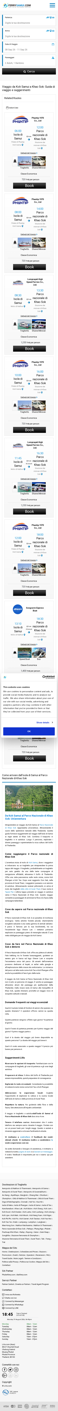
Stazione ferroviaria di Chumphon (24, 1235)
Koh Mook (24, 1215)
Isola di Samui (35, 1205)
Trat (3, 1242)
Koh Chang (38, 1209)
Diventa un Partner (22, 1284)
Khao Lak (18, 1209)
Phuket (47, 1229)
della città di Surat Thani (30, 889)
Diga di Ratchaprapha (11, 1202)
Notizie (22, 1255)
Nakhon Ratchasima (24, 1225)
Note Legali (18, 1258)
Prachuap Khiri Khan (10, 1232)
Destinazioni (14, 1252)
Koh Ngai (47, 1215)
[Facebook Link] (4, 1369)
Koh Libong (49, 1212)
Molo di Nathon (17, 306)
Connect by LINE (11, 1308)
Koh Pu (15, 1219)
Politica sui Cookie (27, 1262)
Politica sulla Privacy (10, 1262)
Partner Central (8, 1284)
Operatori (30, 1255)
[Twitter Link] (10, 1369)
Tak (42, 1239)
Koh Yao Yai (7, 1222)
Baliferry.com (22, 1275)
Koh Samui (33, 862)
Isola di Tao (46, 1205)
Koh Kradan (16, 1212)
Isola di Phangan (21, 1205)
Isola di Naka (7, 1205)
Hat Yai (32, 1202)
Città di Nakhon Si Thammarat (24, 1198)
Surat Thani (35, 1239)
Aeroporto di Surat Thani (12, 1192)
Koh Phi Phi (6, 1219)
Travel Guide (7, 1258)
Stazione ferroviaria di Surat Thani (15, 1239)
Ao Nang (5, 1195)
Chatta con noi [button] (11, 1298)
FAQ (48, 1255)
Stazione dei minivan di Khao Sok (40, 145)
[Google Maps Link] (4, 1375)
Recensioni (40, 1255)
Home (4, 1252)
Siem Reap (44, 1232)
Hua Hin (39, 1202)
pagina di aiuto (25, 1152)
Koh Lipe (5, 1215)
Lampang (23, 1222)
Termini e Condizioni (32, 1258)
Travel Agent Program (40, 1284)
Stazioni (42, 1252)
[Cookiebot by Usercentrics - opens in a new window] (42, 677)
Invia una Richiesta (12, 1295)
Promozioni (6, 1255)
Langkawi (41, 1222)
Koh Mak (14, 1215)
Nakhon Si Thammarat (43, 1225)
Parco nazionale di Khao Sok (40, 135)
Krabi (15, 1222)
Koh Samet (24, 1219)
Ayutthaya (15, 1195)
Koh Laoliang (38, 1212)
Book (29, 185)
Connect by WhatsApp (14, 1305)
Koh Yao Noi (46, 1219)
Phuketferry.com (8, 1275)
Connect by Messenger (14, 1301)
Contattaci (6, 1265)
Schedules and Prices (29, 1252)
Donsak (24, 1202)
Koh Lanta (27, 1212)
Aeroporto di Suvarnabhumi (35, 1192)
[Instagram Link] (16, 1369)
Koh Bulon (28, 1209)
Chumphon (6, 1198)
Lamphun (32, 1222)
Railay (22, 1232)
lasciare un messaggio (43, 1152)
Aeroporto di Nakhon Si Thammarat (16, 1188)
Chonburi (43, 1195)
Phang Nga (38, 1229)
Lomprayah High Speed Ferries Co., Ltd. (35, 282)
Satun (36, 1232)
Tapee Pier (9, 892)
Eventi (15, 1255)
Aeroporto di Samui (40, 1188)
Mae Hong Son (8, 1225)
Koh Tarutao (35, 1219)
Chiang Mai (33, 1195)
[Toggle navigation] (53, 5)
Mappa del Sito (42, 1262)
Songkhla (6, 1235)
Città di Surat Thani (45, 1198)
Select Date (13, 108)
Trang (48, 1239)
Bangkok (24, 1195)
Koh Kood (6, 1212)
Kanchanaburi (7, 1209)
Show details (42, 722)
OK (29, 731)
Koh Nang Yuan (36, 1215)
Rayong (29, 1232)
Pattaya (30, 1229)
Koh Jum (47, 1209)
